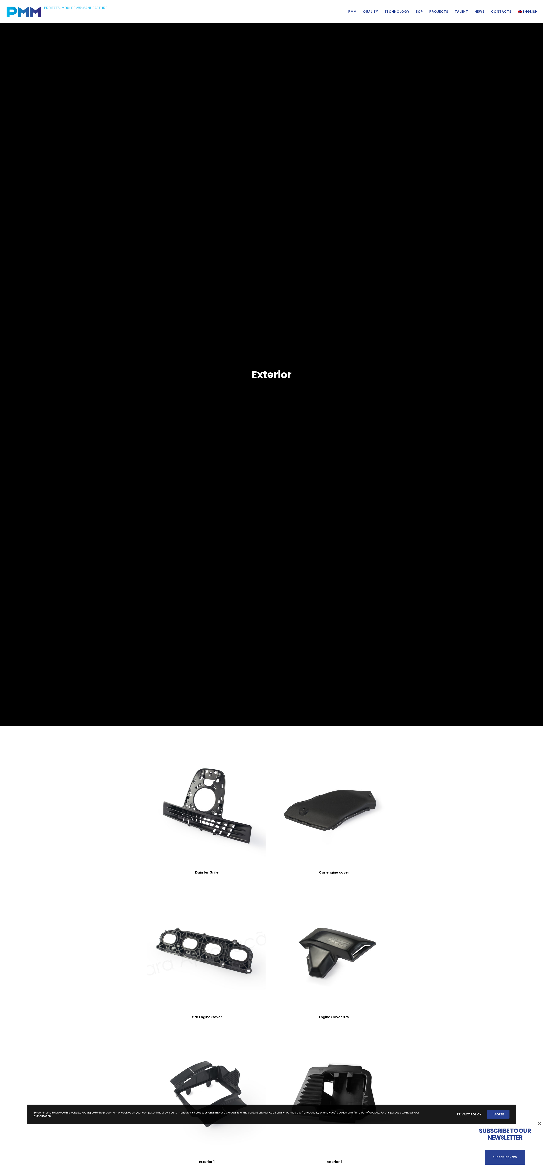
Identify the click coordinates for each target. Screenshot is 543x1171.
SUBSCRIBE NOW (505, 1157)
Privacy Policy (469, 1114)
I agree (498, 1114)
